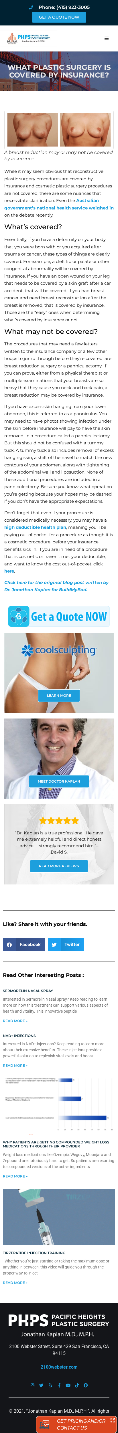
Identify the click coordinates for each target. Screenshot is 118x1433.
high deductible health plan (35, 527)
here (9, 571)
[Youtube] (68, 1385)
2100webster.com (59, 1367)
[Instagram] (32, 1385)
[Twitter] (41, 1385)
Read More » (15, 1021)
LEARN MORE (59, 695)
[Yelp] (50, 1385)
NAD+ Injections (19, 1036)
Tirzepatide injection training (34, 1253)
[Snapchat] (86, 1385)
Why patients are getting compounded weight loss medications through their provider (56, 1144)
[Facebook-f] (59, 1385)
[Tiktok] (77, 1385)
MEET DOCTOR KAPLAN (59, 781)
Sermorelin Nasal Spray (28, 991)
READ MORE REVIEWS (59, 866)
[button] (106, 38)
